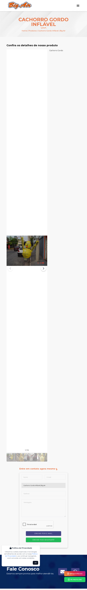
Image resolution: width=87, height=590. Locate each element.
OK (35, 563)
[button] (43, 268)
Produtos (32, 31)
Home (24, 31)
